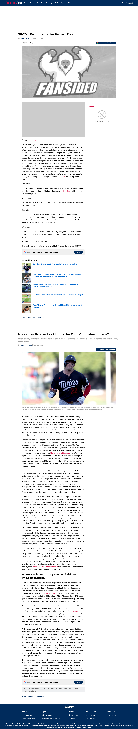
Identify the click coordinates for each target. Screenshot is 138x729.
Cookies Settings (92, 719)
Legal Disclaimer (28, 719)
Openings (45, 712)
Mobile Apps (110, 712)
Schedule (40, 3)
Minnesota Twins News (36, 318)
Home (24, 318)
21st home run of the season (61, 453)
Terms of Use (91, 715)
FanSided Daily (27, 715)
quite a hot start (50, 593)
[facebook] (122, 2)
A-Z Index (71, 719)
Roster (57, 3)
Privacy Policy (73, 715)
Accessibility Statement (51, 719)
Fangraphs (32, 140)
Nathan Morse (26, 345)
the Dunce (61, 177)
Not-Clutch (67, 191)
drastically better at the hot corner (45, 567)
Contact (71, 712)
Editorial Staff (26, 38)
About (24, 712)
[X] (126, 2)
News (26, 3)
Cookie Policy (111, 715)
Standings (49, 3)
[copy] (33, 43)
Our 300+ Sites (91, 712)
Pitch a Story (47, 715)
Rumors (32, 3)
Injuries (63, 3)
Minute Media (12, 723)
